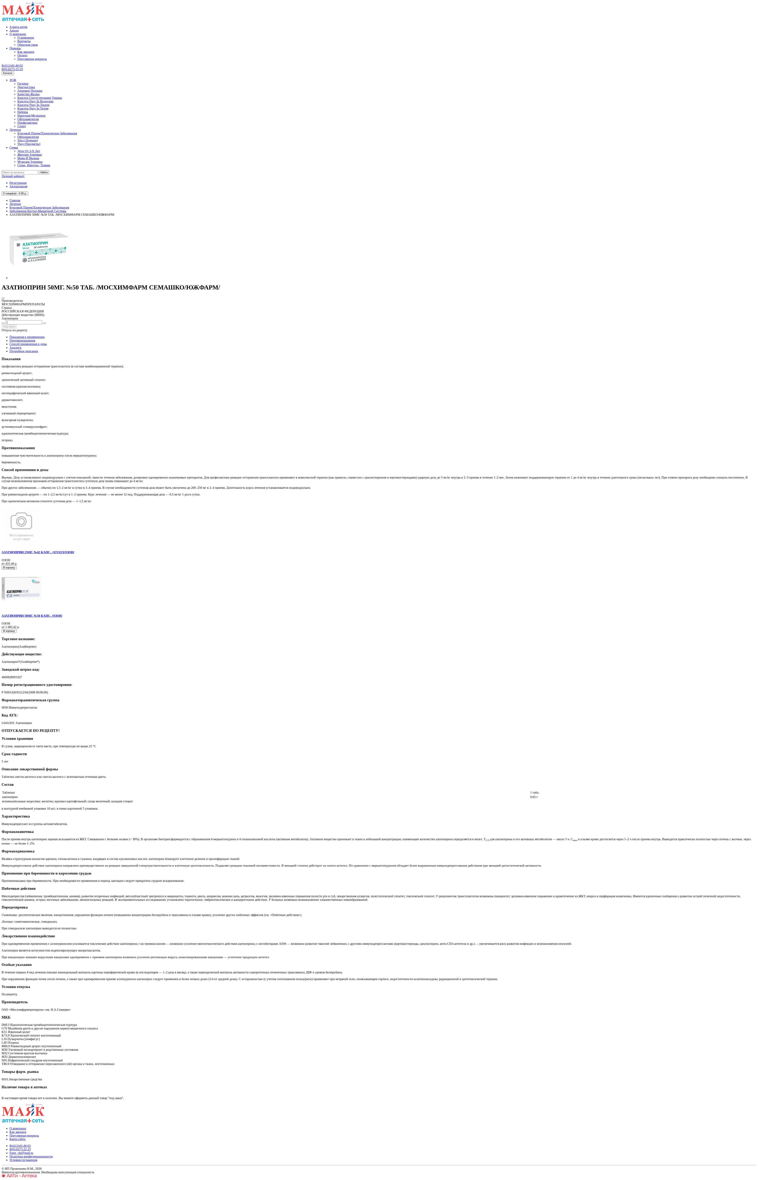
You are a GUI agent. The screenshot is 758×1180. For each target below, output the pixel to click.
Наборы (22, 112)
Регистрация (17, 182)
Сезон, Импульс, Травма (33, 165)
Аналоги (15, 347)
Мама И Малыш (28, 158)
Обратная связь (27, 44)
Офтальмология (28, 119)
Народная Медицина (31, 115)
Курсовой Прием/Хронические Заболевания (47, 133)
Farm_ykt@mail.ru (21, 1153)
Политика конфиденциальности (31, 1156)
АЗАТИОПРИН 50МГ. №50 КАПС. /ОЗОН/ (32, 615)
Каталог (8, 73)
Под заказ (9, 326)
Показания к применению (27, 337)
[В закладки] (3, 298)
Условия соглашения (23, 1160)
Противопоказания (22, 340)
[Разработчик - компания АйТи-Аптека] (19, 1176)
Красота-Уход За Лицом (33, 105)
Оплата (22, 55)
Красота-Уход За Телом (32, 108)
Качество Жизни (28, 94)
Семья (13, 147)
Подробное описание (23, 351)
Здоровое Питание (29, 90)
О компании (17, 34)
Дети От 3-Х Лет (28, 151)
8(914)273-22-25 (12, 69)
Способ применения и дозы (28, 344)
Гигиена (22, 83)
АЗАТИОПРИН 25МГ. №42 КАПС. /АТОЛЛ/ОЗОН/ (38, 552)
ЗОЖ (12, 80)
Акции (14, 30)
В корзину (9, 567)
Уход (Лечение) (27, 140)
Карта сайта (17, 1139)
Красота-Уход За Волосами (35, 101)
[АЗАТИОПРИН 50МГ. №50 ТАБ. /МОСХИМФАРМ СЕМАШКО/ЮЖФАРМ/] (39, 277)
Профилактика (27, 122)
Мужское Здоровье (30, 161)
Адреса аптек (18, 27)
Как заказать (25, 51)
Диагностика (26, 87)
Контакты (24, 41)
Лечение (15, 129)
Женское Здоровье (29, 154)
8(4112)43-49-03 (12, 65)
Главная (14, 200)
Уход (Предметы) (28, 144)
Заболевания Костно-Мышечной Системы (37, 211)
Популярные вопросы (32, 59)
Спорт (21, 126)
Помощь (15, 48)
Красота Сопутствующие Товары (39, 97)
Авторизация (18, 186)
